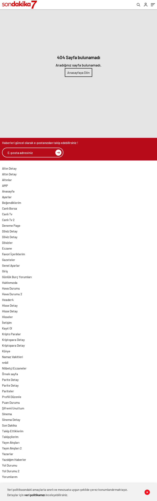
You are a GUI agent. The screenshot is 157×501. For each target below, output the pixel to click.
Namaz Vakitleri (12, 357)
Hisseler (7, 317)
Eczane (7, 248)
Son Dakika (9, 425)
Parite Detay (10, 380)
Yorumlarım (9, 477)
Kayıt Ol (7, 328)
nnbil (5, 362)
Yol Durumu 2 (10, 471)
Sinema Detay (11, 419)
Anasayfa (8, 191)
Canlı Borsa (9, 208)
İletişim (7, 322)
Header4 (8, 300)
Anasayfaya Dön (78, 72)
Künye (6, 351)
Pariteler (8, 391)
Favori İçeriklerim (13, 254)
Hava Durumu (11, 288)
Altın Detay (9, 168)
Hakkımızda (9, 282)
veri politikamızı (34, 495)
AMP (5, 185)
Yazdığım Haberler (14, 459)
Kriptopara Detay (13, 340)
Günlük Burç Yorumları (17, 277)
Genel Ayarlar (11, 265)
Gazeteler (8, 260)
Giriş (5, 271)
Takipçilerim (10, 437)
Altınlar (7, 180)
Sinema (7, 414)
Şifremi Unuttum (13, 408)
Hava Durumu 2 (12, 294)
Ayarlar (7, 197)
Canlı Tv (7, 214)
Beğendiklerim (11, 203)
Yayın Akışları (10, 442)
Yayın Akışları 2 (12, 448)
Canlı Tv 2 (8, 220)
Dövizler (7, 242)
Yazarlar (7, 454)
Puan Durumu (11, 402)
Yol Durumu (9, 465)
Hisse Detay (10, 305)
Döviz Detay (9, 231)
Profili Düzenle (11, 397)
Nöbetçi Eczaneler (14, 368)
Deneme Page (11, 225)
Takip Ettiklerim (12, 431)
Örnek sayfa (10, 374)
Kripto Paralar (11, 334)
